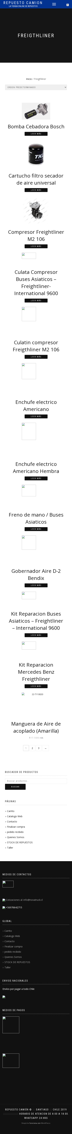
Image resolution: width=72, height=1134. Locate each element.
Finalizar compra (16, 826)
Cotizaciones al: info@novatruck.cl (24, 899)
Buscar (15, 787)
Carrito (10, 811)
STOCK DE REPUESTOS (20, 842)
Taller (10, 847)
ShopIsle (25, 1123)
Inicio (29, 79)
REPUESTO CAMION (23, 3)
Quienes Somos (15, 837)
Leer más (36, 134)
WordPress (45, 1123)
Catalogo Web (14, 816)
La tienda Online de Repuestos (23, 6)
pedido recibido (15, 832)
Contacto (12, 821)
